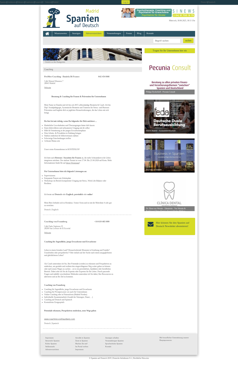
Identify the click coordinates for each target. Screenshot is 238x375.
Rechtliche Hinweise (141, 358)
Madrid (55, 2)
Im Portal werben (81, 346)
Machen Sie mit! (81, 344)
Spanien (3, 2)
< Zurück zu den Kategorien (54, 62)
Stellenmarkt (50, 346)
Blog (139, 33)
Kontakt (150, 33)
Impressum (49, 338)
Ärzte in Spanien (81, 341)
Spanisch (211, 2)
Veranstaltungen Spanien (114, 341)
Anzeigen (76, 33)
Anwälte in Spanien (82, 338)
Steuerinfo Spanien (52, 341)
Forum (129, 33)
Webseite (47, 88)
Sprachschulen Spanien (114, 344)
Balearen (20, 2)
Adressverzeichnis (94, 33)
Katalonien (29, 2)
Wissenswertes (60, 33)
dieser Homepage (72, 163)
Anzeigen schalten (112, 338)
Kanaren (38, 2)
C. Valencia (47, 2)
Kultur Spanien (51, 344)
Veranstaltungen (114, 33)
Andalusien (11, 2)
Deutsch (204, 2)
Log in (126, 2)
